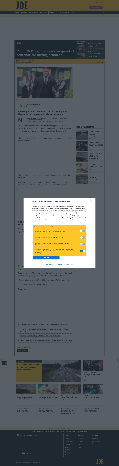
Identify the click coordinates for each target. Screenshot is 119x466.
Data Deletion (49, 264)
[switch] (82, 231)
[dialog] (59, 233)
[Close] (91, 202)
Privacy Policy (70, 264)
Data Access (59, 264)
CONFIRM (46, 257)
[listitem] (59, 227)
